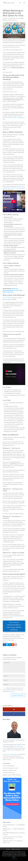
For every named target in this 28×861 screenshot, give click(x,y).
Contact (8, 849)
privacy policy (11, 691)
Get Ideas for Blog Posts (9, 772)
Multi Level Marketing (8, 297)
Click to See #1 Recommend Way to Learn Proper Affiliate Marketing (14, 626)
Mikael (5, 18)
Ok (11, 858)
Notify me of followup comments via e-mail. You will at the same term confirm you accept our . (13, 689)
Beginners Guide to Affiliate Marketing (12, 774)
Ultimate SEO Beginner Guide (10, 770)
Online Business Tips (12, 20)
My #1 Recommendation (8, 765)
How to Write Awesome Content (10, 768)
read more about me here (13, 754)
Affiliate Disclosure (16, 849)
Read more (15, 858)
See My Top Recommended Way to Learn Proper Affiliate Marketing (12, 290)
